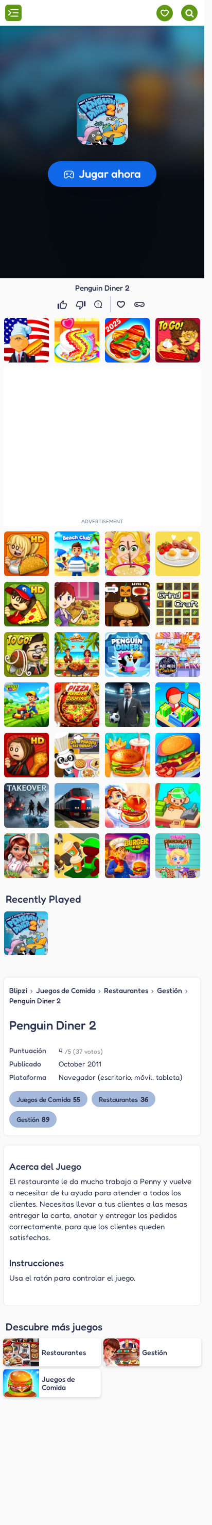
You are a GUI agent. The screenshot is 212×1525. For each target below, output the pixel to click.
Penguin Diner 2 (35, 1000)
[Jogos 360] (66, 14)
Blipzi (18, 990)
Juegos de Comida (65, 990)
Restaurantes (126, 990)
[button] (102, 119)
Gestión (169, 990)
